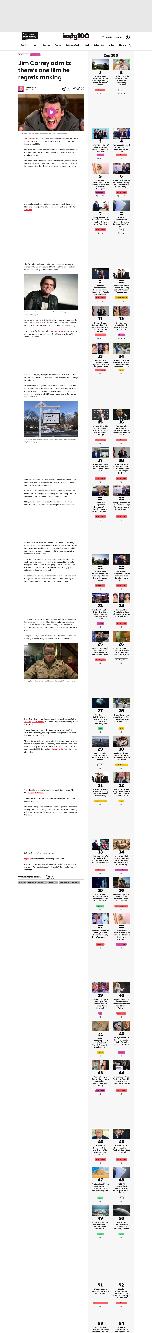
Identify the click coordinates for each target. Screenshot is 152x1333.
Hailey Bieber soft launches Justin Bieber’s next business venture (121, 1041)
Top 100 (24, 45)
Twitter (36, 323)
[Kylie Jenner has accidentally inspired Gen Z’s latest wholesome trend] (100, 1065)
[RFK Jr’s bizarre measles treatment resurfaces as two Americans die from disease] (100, 1277)
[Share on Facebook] (74, 88)
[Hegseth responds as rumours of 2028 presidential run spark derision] (100, 636)
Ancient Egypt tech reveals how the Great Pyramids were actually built (100, 1187)
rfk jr (121, 801)
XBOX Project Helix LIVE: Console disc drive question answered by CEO (121, 651)
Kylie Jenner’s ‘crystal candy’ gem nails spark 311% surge (121, 326)
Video (111, 45)
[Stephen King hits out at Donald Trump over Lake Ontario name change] (100, 414)
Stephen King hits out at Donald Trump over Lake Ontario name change (100, 430)
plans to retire (57, 749)
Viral (87, 45)
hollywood (42, 882)
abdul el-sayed (121, 1091)
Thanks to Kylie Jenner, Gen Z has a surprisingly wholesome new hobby (100, 1081)
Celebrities (99, 45)
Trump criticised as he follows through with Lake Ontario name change (121, 183)
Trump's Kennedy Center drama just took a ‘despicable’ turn (100, 467)
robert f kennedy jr (100, 1303)
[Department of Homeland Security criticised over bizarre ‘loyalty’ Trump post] (121, 559)
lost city (100, 906)
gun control (64, 882)
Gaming (46, 45)
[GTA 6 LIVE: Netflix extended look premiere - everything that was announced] (121, 64)
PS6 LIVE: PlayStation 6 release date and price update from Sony (121, 222)
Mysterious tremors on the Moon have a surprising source (121, 1225)
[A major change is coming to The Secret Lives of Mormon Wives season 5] (100, 987)
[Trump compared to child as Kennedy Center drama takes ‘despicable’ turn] (100, 452)
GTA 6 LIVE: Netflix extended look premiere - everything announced (121, 80)
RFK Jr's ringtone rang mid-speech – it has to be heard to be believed (121, 792)
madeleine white (121, 297)
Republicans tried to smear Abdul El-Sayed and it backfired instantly (121, 1080)
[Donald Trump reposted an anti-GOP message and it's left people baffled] (100, 311)
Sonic (53, 746)
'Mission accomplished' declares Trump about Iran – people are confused (100, 290)
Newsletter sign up (114, 37)
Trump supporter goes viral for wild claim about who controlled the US (121, 363)
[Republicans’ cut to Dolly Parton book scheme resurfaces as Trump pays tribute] (121, 987)
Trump (58, 45)
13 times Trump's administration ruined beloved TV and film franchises (100, 859)
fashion (121, 1052)
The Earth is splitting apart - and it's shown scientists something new (100, 719)
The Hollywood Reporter (34, 722)
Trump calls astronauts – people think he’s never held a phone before (121, 430)
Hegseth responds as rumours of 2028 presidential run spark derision (100, 651)
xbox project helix (121, 660)
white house (100, 90)
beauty (121, 335)
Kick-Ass (28, 210)
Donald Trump (121, 155)
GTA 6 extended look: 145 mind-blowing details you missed (100, 756)
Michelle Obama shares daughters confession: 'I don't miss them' (121, 756)
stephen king (100, 440)
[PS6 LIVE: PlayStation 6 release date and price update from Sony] (121, 205)
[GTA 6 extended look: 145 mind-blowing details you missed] (100, 741)
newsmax (100, 944)
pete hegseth (100, 660)
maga (121, 370)
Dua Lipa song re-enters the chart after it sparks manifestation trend (100, 614)
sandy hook (52, 882)
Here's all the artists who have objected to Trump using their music (100, 363)
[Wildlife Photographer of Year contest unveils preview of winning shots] (100, 1026)
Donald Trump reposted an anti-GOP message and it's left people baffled (100, 327)
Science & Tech (72, 45)
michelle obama (121, 765)
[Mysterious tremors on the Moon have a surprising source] (121, 1210)
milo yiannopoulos (121, 906)
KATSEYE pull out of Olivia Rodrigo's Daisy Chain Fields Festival (100, 148)
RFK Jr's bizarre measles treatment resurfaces (100, 1291)
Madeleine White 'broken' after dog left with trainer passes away (121, 289)
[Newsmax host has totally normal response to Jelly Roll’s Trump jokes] (100, 918)
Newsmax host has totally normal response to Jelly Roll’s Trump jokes (100, 934)
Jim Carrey (29, 138)
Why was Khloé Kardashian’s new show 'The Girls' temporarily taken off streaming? (121, 860)
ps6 (121, 229)
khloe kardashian (121, 870)
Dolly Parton (121, 1013)
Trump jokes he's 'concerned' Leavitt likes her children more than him (100, 221)
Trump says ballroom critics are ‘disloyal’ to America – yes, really (100, 1150)
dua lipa (100, 624)
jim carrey (35, 55)
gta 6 (121, 90)
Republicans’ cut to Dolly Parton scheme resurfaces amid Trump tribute (121, 1003)
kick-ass (22, 882)
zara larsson (100, 192)
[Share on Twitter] (78, 88)
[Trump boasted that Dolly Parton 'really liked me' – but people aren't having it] (100, 1315)
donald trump (100, 229)
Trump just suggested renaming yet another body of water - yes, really (100, 507)
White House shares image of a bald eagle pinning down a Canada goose (100, 80)
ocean (100, 1234)
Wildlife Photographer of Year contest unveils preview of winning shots (100, 1043)
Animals (100, 1052)
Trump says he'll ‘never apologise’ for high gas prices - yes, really (121, 1149)
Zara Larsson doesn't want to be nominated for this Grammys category (100, 184)
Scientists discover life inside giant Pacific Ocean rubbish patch (100, 1225)
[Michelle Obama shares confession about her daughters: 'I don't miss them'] (121, 741)
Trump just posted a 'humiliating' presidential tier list (121, 148)
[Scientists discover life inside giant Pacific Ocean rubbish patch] (100, 1210)
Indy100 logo (76, 36)
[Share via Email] (82, 88)
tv (100, 1013)
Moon (121, 1234)
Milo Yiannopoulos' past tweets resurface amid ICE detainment (121, 897)
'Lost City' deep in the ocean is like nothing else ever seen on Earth (100, 897)
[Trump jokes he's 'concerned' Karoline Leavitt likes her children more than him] (100, 205)
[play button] (51, 112)
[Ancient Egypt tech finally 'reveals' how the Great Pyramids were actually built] (100, 1172)
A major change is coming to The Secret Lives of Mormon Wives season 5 (100, 1003)
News (35, 45)
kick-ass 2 (32, 882)
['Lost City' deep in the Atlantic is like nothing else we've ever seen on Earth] (100, 882)
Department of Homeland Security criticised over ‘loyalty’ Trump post (121, 576)
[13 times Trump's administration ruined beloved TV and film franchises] (100, 844)
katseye (100, 155)
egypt (100, 1198)
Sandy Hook (60, 331)
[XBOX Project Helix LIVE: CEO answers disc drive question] (121, 636)
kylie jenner (100, 1091)
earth (100, 729)
